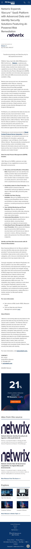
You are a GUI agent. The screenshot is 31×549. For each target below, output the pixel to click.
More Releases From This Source (10, 478)
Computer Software (6, 510)
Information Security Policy (10, 542)
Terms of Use (10, 540)
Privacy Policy (19, 540)
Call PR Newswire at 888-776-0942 (15, 534)
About (15, 528)
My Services (14, 530)
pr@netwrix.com (7, 363)
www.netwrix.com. (22, 351)
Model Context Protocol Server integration (14, 133)
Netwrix (14, 63)
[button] (15, 35)
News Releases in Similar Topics (10, 514)
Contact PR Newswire (15, 524)
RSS (26, 542)
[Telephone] (25, 2)
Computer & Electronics (23, 498)
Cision (18, 546)
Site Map (21, 542)
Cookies (16, 544)
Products (15, 526)
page (18, 309)
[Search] (29, 2)
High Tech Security (6, 498)
